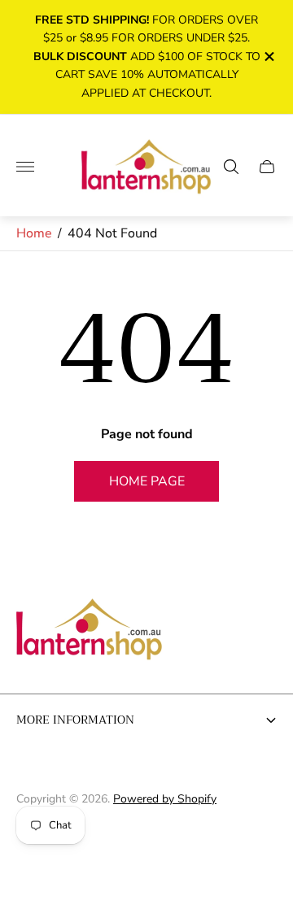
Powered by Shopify (164, 799)
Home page (147, 481)
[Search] (231, 167)
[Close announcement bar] (268, 56)
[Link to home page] (89, 631)
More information (75, 719)
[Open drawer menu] (25, 167)
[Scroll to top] (146, 850)
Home (34, 233)
